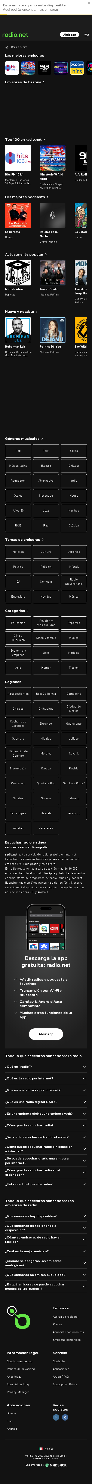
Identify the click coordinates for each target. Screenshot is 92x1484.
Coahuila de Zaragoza (18, 723)
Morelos (45, 753)
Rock (46, 450)
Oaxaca (46, 768)
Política (18, 566)
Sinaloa (18, 798)
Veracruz (74, 813)
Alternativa (46, 480)
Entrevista (18, 596)
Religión (46, 566)
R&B (18, 525)
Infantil (74, 566)
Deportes (74, 551)
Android (12, 1428)
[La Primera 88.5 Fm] (61, 68)
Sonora (46, 798)
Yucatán (18, 828)
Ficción (74, 667)
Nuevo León (18, 768)
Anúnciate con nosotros (68, 1332)
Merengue (46, 495)
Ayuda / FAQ (61, 1376)
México (48, 1448)
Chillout (73, 465)
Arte (18, 667)
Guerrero (18, 738)
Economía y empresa (18, 652)
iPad (10, 1421)
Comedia (46, 581)
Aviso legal (14, 1376)
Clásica (74, 525)
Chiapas (18, 708)
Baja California (46, 693)
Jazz (46, 510)
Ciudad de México (74, 708)
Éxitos (74, 450)
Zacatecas (46, 828)
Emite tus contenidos (67, 1339)
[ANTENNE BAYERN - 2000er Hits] (77, 68)
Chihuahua (46, 708)
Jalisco (74, 738)
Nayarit (74, 753)
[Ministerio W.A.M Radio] (28, 68)
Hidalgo (46, 738)
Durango (46, 723)
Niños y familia (46, 637)
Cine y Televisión (18, 638)
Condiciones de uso (19, 1361)
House (74, 495)
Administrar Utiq (18, 1384)
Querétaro (18, 783)
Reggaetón (18, 480)
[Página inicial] (7, 47)
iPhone (11, 1413)
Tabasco (73, 798)
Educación (18, 622)
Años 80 (18, 510)
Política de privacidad (21, 1369)
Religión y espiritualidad (46, 623)
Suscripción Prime (65, 1384)
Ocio (46, 652)
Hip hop (73, 510)
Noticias (18, 551)
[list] (46, 68)
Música (74, 596)
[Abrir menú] (86, 34)
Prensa (57, 1324)
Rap (46, 525)
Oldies (18, 495)
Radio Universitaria (74, 581)
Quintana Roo (46, 783)
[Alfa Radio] (44, 68)
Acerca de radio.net (66, 1316)
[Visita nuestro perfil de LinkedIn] (56, 1417)
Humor (46, 667)
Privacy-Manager (18, 1392)
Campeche (74, 693)
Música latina (18, 465)
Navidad (45, 596)
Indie (73, 480)
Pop (18, 450)
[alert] (46, 7)
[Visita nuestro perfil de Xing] (65, 1417)
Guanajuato (74, 723)
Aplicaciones (61, 1369)
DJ (18, 581)
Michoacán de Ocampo (18, 753)
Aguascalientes (18, 693)
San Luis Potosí (74, 783)
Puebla (74, 768)
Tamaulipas (18, 813)
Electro (46, 465)
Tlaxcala (46, 813)
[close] (89, 3)
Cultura (46, 551)
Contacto (59, 1361)
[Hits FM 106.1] (12, 68)
